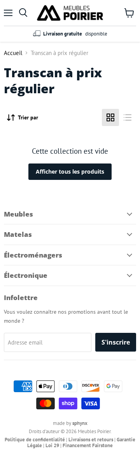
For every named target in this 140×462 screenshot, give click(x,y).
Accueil (13, 53)
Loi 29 (52, 445)
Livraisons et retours (90, 439)
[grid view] (110, 117)
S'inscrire (116, 342)
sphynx (80, 423)
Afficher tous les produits (70, 171)
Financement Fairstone (88, 445)
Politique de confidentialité (35, 439)
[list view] (127, 117)
